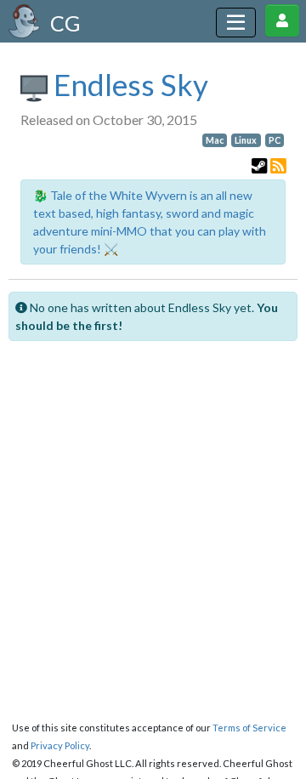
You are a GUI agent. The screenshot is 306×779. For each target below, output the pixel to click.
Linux (246, 140)
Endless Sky (128, 84)
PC (274, 140)
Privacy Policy (60, 745)
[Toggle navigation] (236, 22)
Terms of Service (249, 727)
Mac (215, 140)
